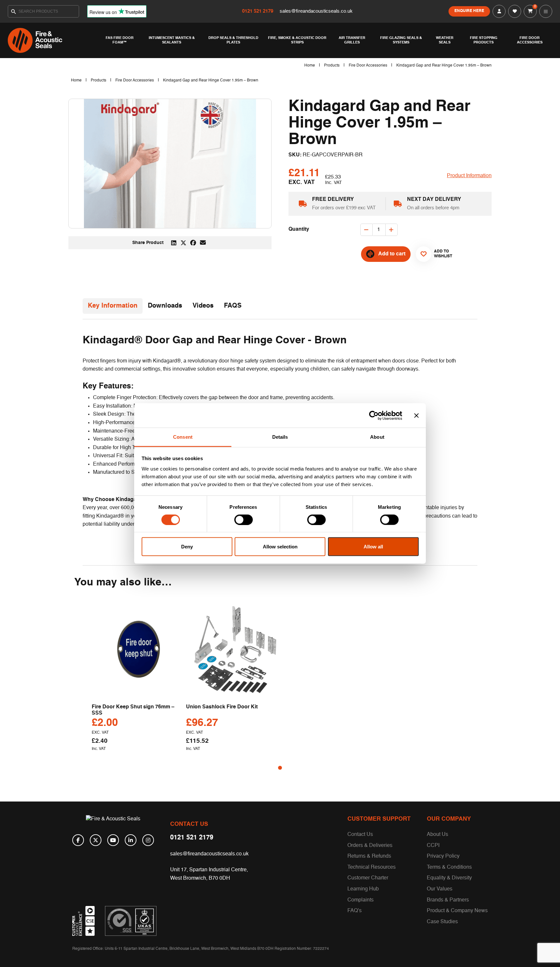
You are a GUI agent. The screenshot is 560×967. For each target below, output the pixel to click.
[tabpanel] (139, 678)
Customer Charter (367, 878)
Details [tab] (280, 437)
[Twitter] (95, 840)
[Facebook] (78, 840)
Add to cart (391, 254)
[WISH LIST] (514, 11)
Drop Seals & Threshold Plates (233, 40)
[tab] (113, 306)
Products (332, 65)
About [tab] (377, 437)
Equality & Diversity (449, 878)
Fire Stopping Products (483, 40)
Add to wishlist (440, 254)
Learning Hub (363, 889)
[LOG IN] (499, 11)
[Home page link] (53, 40)
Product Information (469, 175)
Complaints (360, 900)
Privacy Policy (443, 856)
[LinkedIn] (130, 840)
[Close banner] (416, 415)
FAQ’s (354, 910)
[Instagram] (148, 840)
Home (309, 65)
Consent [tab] (182, 437)
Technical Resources (371, 867)
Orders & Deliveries (369, 845)
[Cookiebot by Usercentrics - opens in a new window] (373, 415)
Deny (187, 546)
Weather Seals (444, 40)
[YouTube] (113, 840)
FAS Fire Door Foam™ (120, 40)
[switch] (243, 519)
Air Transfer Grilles (352, 40)
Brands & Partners (448, 900)
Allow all (373, 546)
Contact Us (360, 834)
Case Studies (442, 921)
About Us (437, 834)
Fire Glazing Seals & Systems (401, 40)
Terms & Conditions (449, 867)
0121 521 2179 (258, 11)
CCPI (433, 845)
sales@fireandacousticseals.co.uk (316, 11)
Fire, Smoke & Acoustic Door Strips (297, 40)
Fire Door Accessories (529, 40)
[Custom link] (131, 921)
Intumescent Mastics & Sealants (172, 40)
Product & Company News (457, 910)
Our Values (439, 889)
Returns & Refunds (369, 856)
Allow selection (280, 546)
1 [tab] (280, 768)
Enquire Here (469, 11)
